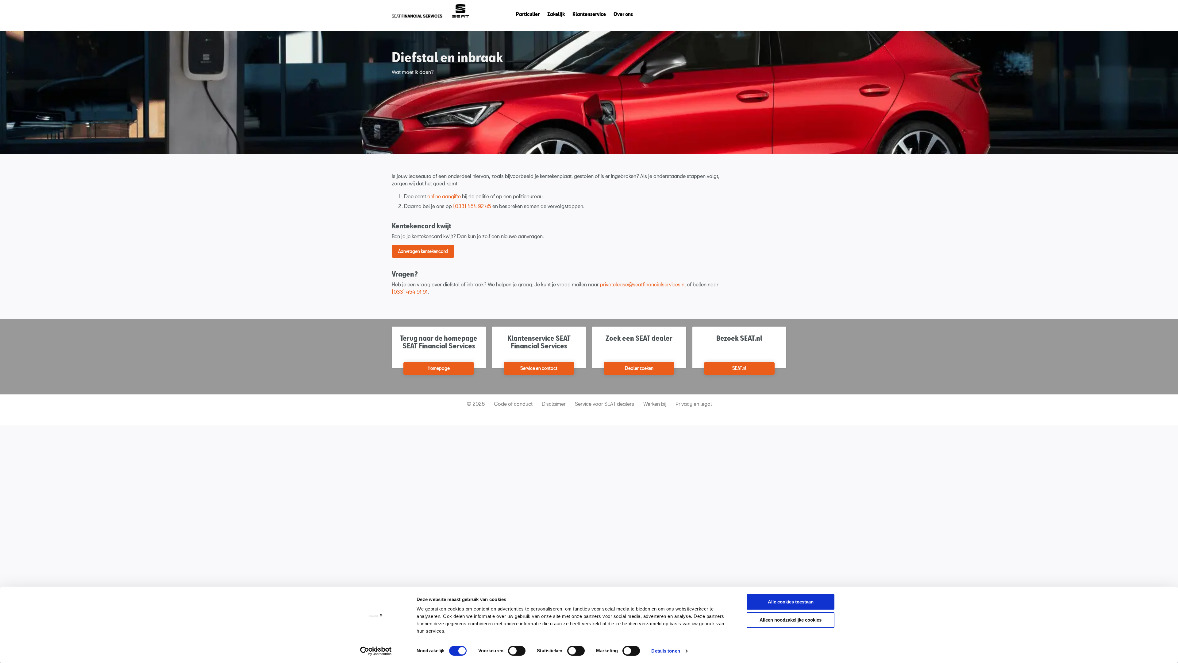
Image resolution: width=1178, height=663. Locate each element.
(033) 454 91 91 (410, 292)
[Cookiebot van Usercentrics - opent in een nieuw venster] (376, 651)
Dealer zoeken (639, 368)
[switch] (516, 651)
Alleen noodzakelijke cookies (791, 619)
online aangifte (444, 196)
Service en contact (538, 368)
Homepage (439, 368)
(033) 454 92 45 (472, 206)
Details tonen (665, 650)
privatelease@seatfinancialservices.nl (643, 284)
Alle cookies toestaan (791, 601)
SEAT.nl (739, 368)
